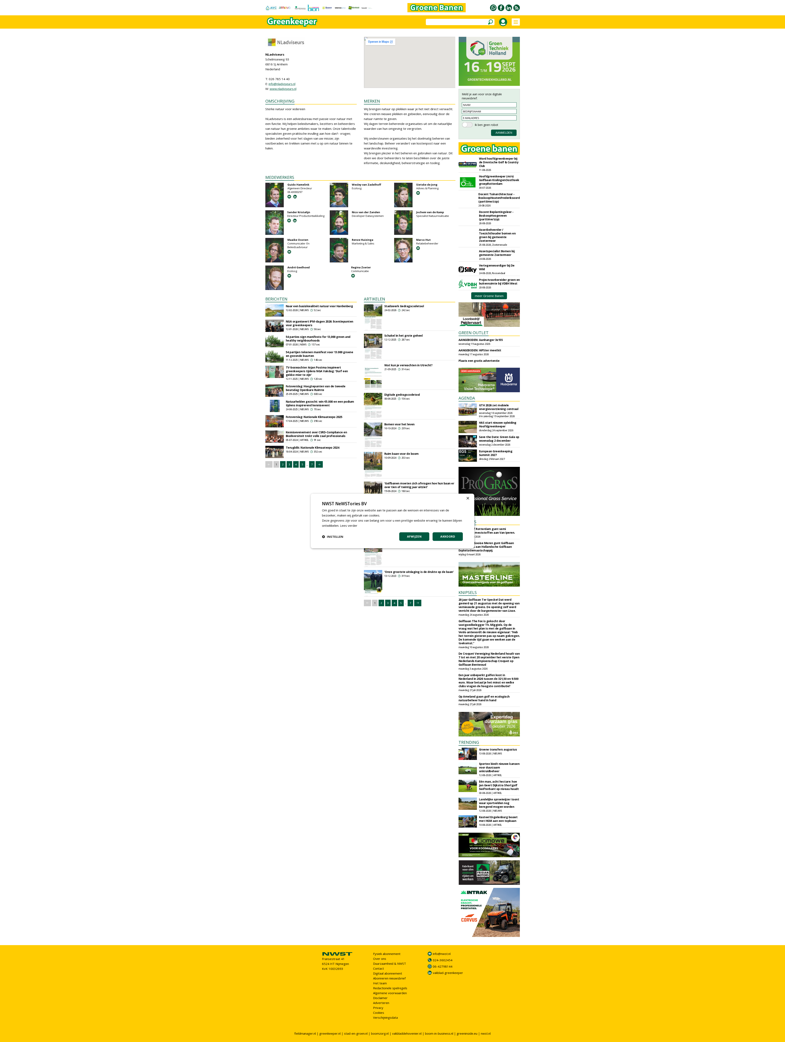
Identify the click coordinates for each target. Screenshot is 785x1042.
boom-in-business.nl (439, 1033)
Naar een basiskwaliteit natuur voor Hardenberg (319, 306)
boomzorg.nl (380, 1033)
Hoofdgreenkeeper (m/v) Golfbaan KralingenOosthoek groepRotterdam (499, 180)
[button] (332, 536)
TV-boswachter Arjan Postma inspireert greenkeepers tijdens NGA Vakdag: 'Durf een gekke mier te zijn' (317, 371)
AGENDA (467, 398)
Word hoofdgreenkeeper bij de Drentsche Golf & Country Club (499, 162)
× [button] (467, 498)
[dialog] (392, 521)
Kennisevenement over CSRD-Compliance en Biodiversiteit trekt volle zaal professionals (316, 434)
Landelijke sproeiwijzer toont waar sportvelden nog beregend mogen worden (499, 803)
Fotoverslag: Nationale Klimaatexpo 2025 (314, 417)
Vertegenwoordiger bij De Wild (497, 267)
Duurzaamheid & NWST (389, 963)
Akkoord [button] (447, 537)
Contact (378, 968)
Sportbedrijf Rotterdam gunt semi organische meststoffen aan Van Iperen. (487, 530)
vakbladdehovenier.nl (407, 1033)
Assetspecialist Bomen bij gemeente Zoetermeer (497, 253)
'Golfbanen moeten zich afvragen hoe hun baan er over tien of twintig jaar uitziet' (419, 485)
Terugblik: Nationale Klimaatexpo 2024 (312, 447)
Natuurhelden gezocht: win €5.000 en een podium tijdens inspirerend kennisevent (320, 403)
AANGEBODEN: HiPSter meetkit (480, 350)
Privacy (378, 1008)
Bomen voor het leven (399, 424)
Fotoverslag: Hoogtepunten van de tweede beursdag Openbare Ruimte (315, 388)
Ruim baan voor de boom (401, 454)
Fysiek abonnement (386, 954)
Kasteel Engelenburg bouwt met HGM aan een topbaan (498, 819)
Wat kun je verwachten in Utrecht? (408, 365)
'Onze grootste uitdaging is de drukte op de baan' (419, 572)
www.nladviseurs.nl (283, 89)
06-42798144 (442, 966)
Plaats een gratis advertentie (479, 361)
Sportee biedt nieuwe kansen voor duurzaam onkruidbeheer (499, 767)
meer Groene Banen (489, 296)
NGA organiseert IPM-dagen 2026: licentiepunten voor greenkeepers (319, 323)
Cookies (378, 1013)
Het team (380, 983)
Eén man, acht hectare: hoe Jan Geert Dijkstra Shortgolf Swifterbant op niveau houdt (499, 785)
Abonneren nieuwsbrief (389, 978)
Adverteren (381, 1003)
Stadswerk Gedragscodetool (404, 306)
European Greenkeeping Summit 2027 (495, 453)
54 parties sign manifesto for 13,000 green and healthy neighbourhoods (318, 338)
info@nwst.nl (442, 954)
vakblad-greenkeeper (448, 973)
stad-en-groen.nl (356, 1033)
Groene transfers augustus (498, 749)
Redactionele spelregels (390, 988)
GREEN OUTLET (474, 332)
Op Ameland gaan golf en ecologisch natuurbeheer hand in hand (484, 698)
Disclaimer (380, 998)
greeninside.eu (467, 1033)
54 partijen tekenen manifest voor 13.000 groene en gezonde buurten (319, 354)
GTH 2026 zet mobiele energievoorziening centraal (498, 407)
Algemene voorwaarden (390, 993)
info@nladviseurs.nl (282, 84)
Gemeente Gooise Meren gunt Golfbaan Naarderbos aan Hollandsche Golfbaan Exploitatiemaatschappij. (486, 546)
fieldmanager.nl (305, 1033)
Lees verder (348, 525)
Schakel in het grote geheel (403, 335)
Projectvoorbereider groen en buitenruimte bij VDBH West (499, 281)
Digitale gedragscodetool (402, 395)
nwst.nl (486, 1033)
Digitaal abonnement (387, 973)
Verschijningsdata (385, 1017)
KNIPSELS (468, 592)
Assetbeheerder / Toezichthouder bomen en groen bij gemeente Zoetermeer (497, 235)
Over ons (379, 959)
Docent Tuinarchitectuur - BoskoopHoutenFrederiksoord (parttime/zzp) (499, 197)
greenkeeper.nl (330, 1033)
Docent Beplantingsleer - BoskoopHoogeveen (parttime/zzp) (496, 215)
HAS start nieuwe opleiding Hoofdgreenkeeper (497, 424)
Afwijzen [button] (414, 537)
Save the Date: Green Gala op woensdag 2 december (499, 439)
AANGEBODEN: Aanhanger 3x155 (481, 340)
